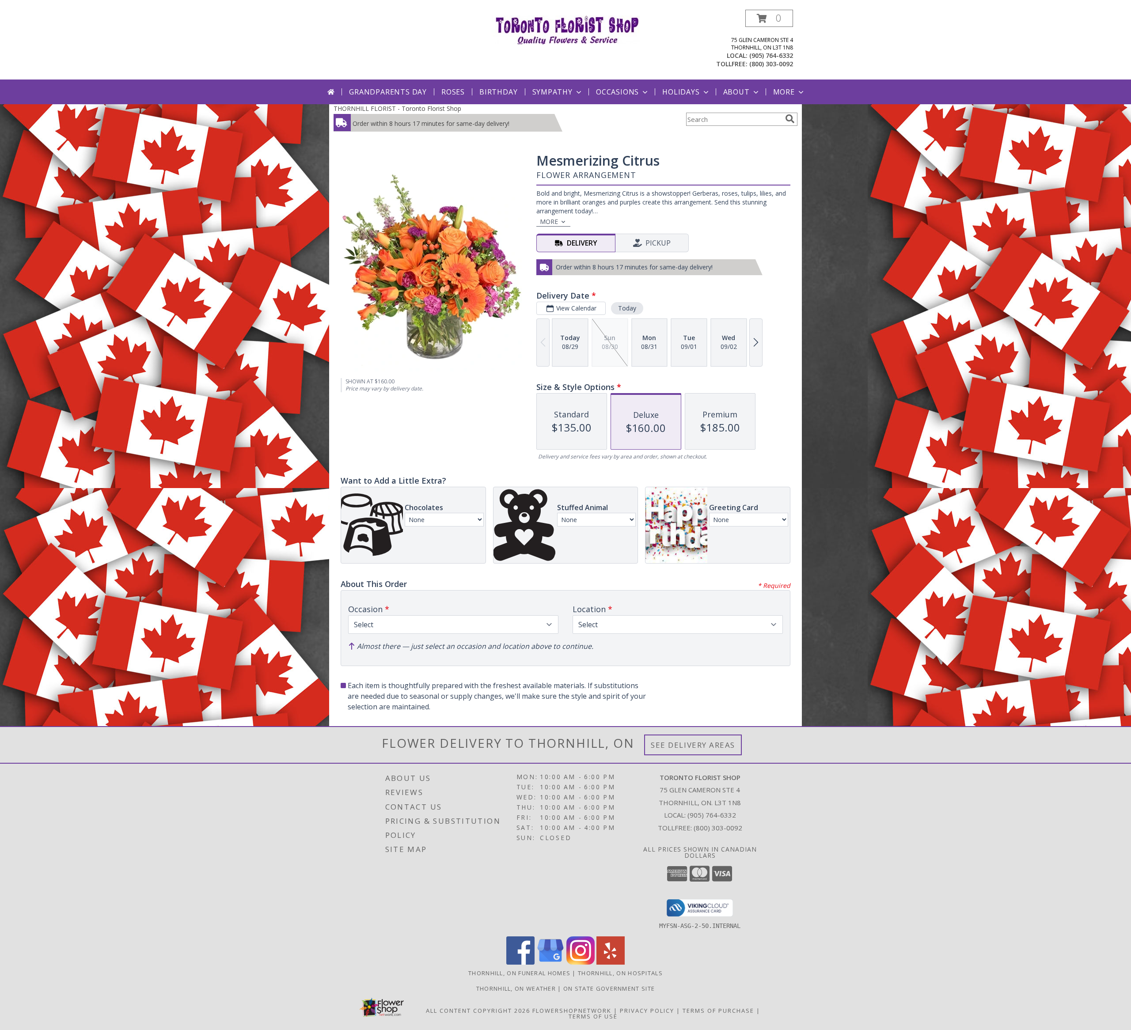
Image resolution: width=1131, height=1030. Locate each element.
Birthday (498, 92)
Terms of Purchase (718, 1011)
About (736, 92)
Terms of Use (593, 1016)
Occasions (617, 92)
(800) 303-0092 (771, 64)
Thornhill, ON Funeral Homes (519, 973)
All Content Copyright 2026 (478, 1011)
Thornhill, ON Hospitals (620, 973)
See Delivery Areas (693, 745)
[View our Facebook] (520, 962)
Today (627, 308)
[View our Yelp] (610, 962)
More (784, 92)
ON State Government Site (609, 988)
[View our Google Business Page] (550, 962)
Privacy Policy (647, 1011)
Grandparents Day (388, 92)
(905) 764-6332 (771, 55)
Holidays (680, 92)
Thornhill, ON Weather (516, 988)
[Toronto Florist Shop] (566, 29)
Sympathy (552, 92)
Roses (453, 92)
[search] (790, 119)
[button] (769, 18)
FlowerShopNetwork (571, 1011)
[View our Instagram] (580, 962)
